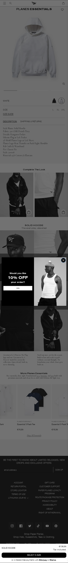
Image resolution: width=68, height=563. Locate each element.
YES (17, 288)
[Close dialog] (63, 260)
